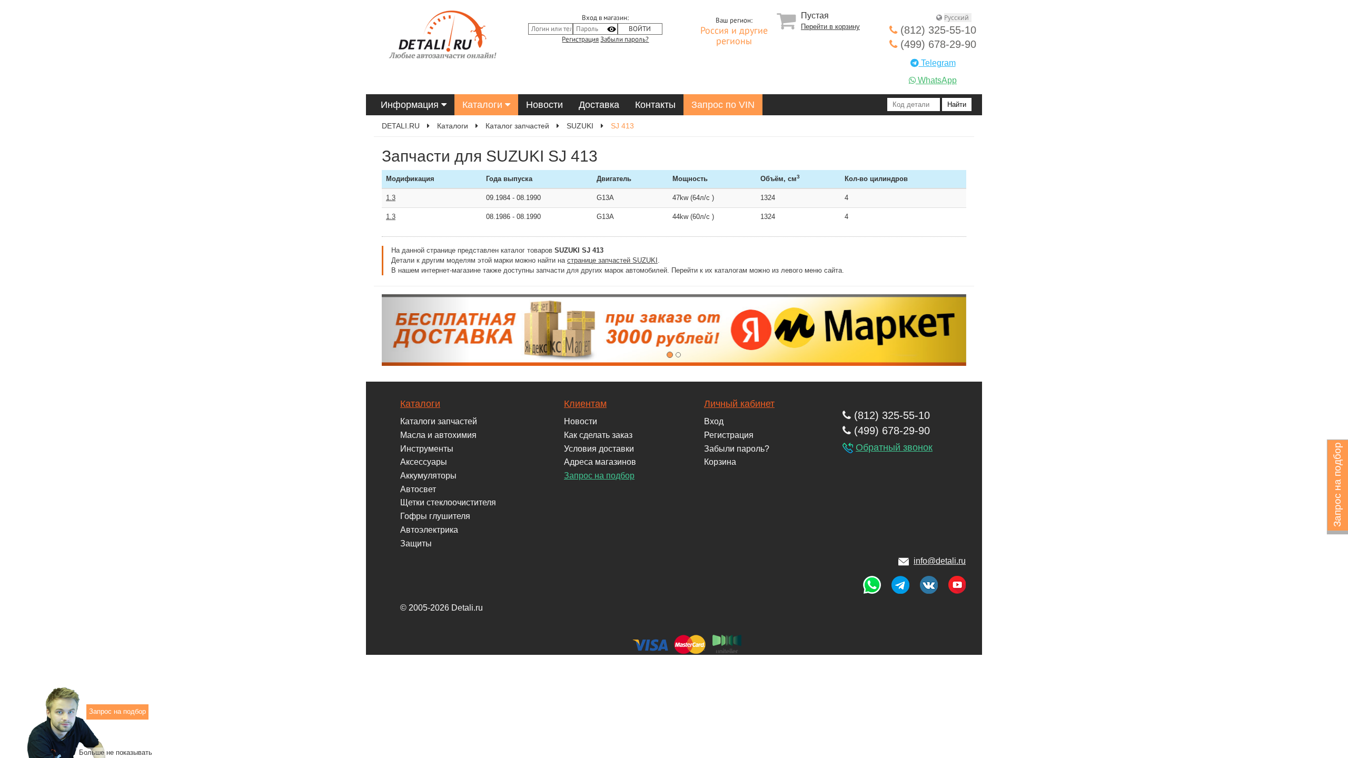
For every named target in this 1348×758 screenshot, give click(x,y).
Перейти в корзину (830, 27)
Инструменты (426, 448)
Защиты (416, 543)
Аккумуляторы (428, 475)
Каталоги (483, 104)
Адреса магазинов (600, 461)
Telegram (937, 62)
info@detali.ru (940, 560)
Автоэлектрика (429, 529)
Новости (544, 104)
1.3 (390, 198)
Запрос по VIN (723, 104)
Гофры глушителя (435, 516)
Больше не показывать (115, 752)
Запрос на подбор (599, 475)
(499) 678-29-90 (936, 44)
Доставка (599, 104)
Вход (713, 421)
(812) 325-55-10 (936, 30)
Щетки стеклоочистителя (448, 502)
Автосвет (418, 489)
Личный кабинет (739, 403)
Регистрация (580, 39)
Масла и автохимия (438, 435)
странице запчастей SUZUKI (612, 260)
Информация (411, 104)
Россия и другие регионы (734, 36)
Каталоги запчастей (438, 421)
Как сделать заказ (598, 435)
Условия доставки (599, 448)
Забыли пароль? (624, 39)
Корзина (720, 461)
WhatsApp (936, 80)
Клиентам (585, 403)
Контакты (655, 104)
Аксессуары (423, 461)
